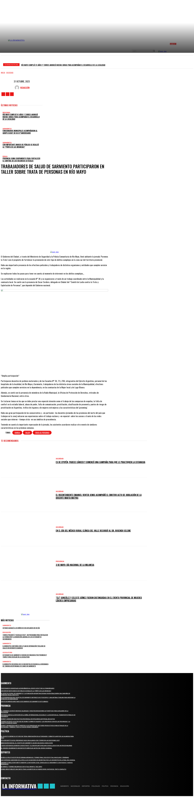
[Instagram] (7, 94)
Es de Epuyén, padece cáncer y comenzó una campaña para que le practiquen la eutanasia (100, 462)
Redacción (25, 87)
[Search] (154, 51)
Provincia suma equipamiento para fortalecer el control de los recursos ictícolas (21, 159)
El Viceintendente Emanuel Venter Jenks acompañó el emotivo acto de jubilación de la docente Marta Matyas (99, 496)
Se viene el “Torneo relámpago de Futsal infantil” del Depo (21, 766)
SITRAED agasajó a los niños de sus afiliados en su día (21, 628)
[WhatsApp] (64, 244)
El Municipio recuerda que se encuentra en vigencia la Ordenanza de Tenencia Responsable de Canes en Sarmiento (25, 665)
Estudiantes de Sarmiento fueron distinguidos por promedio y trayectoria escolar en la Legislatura (25, 656)
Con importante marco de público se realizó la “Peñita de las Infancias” (21, 145)
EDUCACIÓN (7, 632)
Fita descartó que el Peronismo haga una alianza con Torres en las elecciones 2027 (30, 740)
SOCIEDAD (9, 72)
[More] (73, 244)
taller (27, 432)
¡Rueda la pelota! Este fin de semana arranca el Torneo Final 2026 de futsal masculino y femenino (35, 757)
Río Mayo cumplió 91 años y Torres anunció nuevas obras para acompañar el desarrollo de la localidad (63, 65)
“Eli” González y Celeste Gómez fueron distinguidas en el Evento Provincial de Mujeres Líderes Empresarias (99, 599)
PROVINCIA (60, 561)
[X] (12, 94)
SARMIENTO (7, 128)
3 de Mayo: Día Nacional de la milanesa (75, 564)
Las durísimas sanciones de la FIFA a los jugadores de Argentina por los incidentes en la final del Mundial (38, 760)
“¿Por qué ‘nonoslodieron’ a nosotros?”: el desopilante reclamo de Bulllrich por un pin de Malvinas (36, 745)
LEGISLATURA (7, 652)
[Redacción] (17, 87)
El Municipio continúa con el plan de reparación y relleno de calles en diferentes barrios (24, 647)
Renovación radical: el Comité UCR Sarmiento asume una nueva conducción (27, 743)
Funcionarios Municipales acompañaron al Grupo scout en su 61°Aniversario (20, 131)
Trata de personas (42, 432)
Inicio (3, 72)
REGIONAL (6, 112)
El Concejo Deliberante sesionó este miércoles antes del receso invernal (26, 748)
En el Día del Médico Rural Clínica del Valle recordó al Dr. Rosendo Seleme (93, 530)
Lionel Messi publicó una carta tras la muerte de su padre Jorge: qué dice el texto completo (33, 769)
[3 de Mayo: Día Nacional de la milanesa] (27, 563)
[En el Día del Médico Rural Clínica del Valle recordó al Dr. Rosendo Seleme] (27, 529)
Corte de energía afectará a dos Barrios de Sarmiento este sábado (24, 701)
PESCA (5, 156)
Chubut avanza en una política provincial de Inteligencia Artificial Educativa (28, 719)
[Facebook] (3, 94)
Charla (17, 432)
